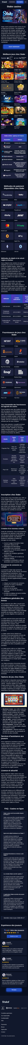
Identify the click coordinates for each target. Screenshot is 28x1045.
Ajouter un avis (14, 936)
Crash (17, 58)
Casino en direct (11, 58)
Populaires (3, 58)
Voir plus (14, 989)
